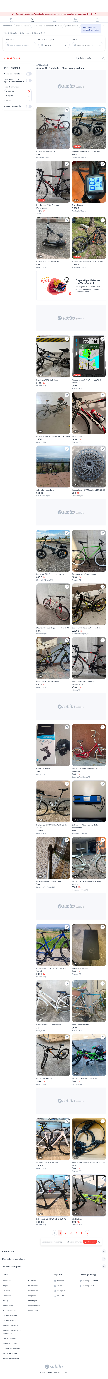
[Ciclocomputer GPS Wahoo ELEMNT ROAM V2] (89, 362)
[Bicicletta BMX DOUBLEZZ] (53, 362)
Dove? (74, 40)
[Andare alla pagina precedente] (54, 1232)
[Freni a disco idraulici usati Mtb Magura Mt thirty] (89, 1145)
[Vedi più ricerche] (103, 26)
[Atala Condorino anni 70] (89, 1006)
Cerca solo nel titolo (13, 74)
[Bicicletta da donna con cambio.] (53, 1006)
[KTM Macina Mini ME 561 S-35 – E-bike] (89, 243)
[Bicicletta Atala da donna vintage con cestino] (89, 864)
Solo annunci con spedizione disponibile (14, 80)
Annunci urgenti (11, 106)
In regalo (9, 95)
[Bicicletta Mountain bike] (53, 132)
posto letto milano (72, 26)
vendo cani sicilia (22, 26)
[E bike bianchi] (89, 188)
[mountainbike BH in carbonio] (53, 664)
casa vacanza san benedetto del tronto (47, 26)
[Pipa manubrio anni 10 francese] (53, 864)
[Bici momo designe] (53, 1059)
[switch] (29, 74)
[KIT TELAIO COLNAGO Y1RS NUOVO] (53, 1200)
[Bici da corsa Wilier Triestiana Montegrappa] (53, 188)
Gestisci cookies (9, 1310)
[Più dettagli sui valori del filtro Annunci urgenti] (19, 106)
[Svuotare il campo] (100, 45)
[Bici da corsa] (89, 417)
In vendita (10, 91)
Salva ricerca (13, 58)
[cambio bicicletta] (53, 751)
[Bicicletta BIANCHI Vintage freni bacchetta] (53, 417)
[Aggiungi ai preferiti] (67, 110)
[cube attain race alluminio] (53, 471)
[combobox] (22, 45)
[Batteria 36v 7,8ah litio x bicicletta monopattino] (89, 807)
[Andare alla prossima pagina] (87, 1232)
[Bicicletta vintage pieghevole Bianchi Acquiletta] (89, 751)
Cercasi (9, 100)
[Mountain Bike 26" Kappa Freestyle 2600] (53, 609)
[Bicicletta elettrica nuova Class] (53, 243)
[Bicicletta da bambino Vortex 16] (89, 1059)
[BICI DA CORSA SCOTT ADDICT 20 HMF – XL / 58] (53, 807)
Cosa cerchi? (10, 40)
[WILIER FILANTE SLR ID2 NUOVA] (53, 1145)
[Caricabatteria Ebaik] (89, 951)
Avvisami (91, 1242)
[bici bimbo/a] (89, 1200)
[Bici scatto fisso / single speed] (89, 555)
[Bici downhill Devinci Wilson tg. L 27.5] (89, 609)
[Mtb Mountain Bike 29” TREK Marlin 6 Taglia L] (53, 951)
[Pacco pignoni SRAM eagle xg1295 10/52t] (89, 471)
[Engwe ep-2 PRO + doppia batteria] (89, 132)
